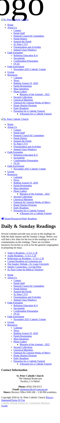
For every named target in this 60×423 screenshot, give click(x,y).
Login (5, 405)
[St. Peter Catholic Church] (14, 19)
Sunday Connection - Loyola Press (24, 267)
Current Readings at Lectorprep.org (24, 261)
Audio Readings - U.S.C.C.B (21, 255)
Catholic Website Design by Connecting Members (25, 403)
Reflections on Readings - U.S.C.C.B (25, 258)
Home (7, 218)
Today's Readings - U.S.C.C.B (22, 253)
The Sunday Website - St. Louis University (28, 264)
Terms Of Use (18, 400)
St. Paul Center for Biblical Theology (25, 269)
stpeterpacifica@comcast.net (34, 389)
